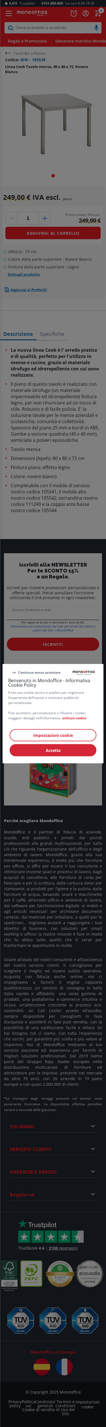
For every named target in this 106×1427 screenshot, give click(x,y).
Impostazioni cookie (53, 735)
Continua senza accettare (39, 672)
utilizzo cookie (74, 717)
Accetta (53, 750)
